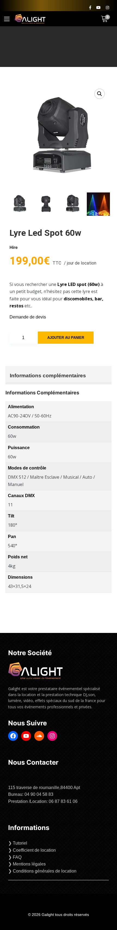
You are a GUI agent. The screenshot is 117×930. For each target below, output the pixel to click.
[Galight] (30, 19)
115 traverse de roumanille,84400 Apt (44, 787)
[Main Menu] (7, 19)
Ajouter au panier (65, 338)
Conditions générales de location (44, 871)
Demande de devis (28, 317)
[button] (99, 94)
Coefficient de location (34, 850)
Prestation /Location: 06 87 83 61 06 (43, 801)
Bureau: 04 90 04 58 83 (30, 794)
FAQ (17, 857)
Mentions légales (29, 864)
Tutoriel (20, 843)
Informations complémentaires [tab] (48, 375)
